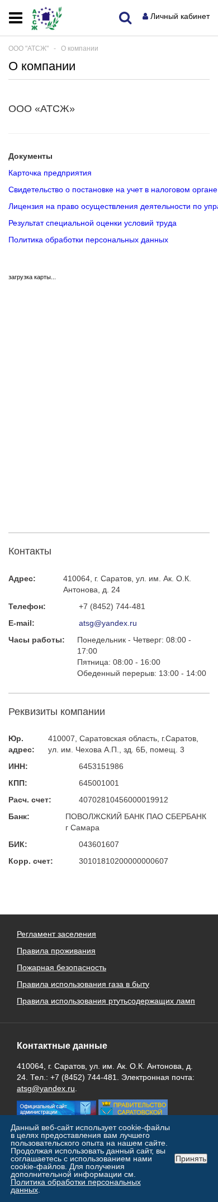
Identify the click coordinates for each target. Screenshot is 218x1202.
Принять (191, 1158)
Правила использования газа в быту (83, 984)
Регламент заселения (56, 934)
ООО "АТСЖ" (28, 48)
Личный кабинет (180, 16)
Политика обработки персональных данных (88, 239)
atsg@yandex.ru (108, 623)
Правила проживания (56, 950)
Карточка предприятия (50, 172)
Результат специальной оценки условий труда (92, 222)
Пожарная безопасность (61, 967)
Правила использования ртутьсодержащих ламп (106, 1000)
